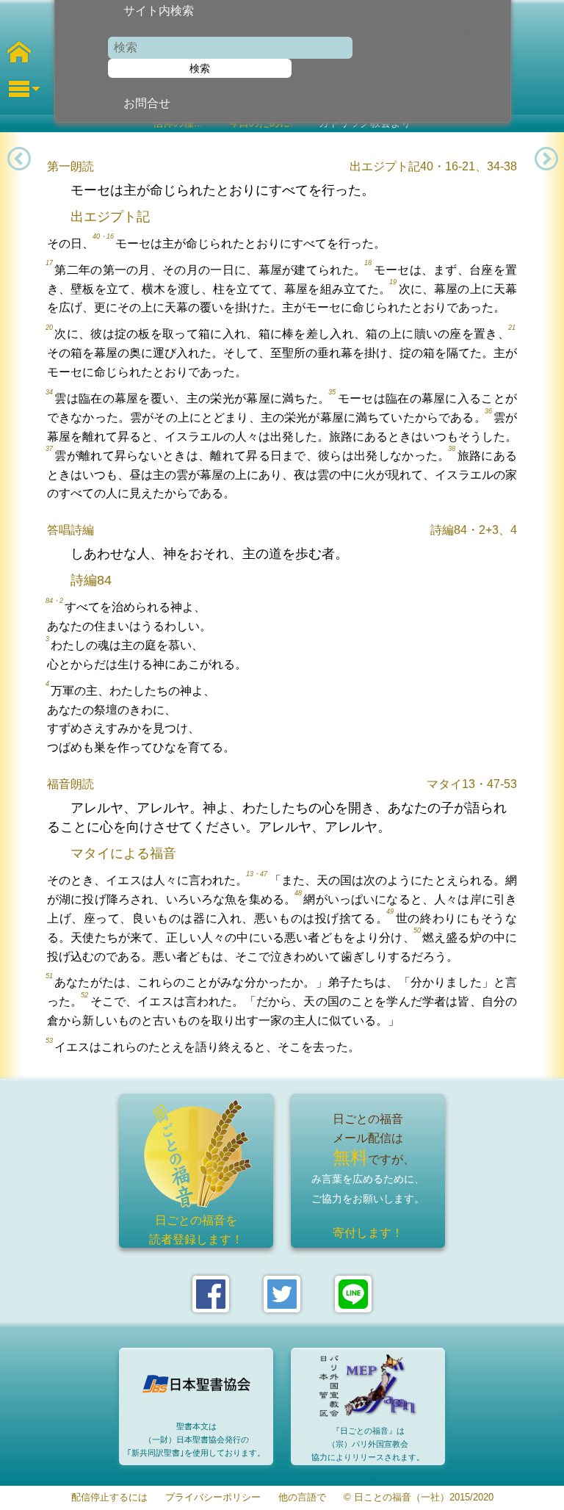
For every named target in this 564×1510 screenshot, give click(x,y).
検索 (199, 68)
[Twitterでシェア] (282, 1294)
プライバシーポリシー (213, 1498)
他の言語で (302, 1498)
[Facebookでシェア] (210, 1294)
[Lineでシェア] (353, 1294)
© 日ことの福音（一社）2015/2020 (419, 1498)
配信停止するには (109, 1498)
